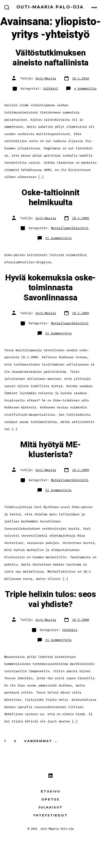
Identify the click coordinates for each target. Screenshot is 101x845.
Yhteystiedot (50, 815)
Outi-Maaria (45, 78)
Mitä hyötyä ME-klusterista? (50, 450)
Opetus (50, 799)
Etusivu (50, 791)
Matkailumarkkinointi (70, 228)
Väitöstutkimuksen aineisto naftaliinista (50, 58)
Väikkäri (50, 89)
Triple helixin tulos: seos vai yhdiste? (50, 599)
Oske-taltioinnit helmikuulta (50, 198)
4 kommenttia (85, 89)
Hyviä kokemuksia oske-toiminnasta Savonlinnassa (50, 288)
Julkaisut (50, 807)
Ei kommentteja (58, 238)
